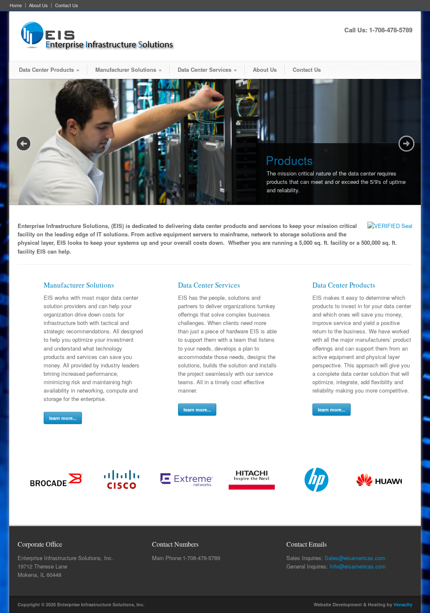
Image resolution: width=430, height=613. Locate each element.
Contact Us (66, 5)
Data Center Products (49, 69)
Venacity (402, 604)
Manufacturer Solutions (128, 69)
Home (16, 5)
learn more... (62, 418)
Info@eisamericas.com (358, 566)
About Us (38, 5)
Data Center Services (207, 69)
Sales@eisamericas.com (355, 558)
